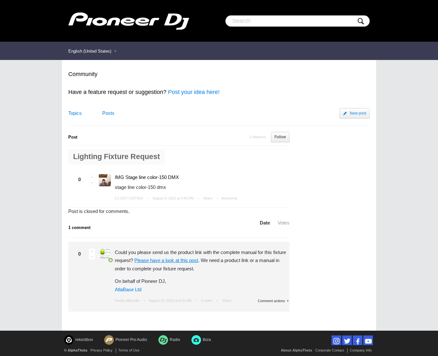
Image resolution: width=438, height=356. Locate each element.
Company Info (361, 350)
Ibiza (207, 339)
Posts (108, 113)
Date (265, 222)
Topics (75, 113)
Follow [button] (280, 137)
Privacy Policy (101, 350)
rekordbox (84, 339)
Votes (284, 222)
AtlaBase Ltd (128, 289)
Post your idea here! (194, 92)
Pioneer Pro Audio (131, 339)
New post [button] (358, 113)
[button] (92, 177)
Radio (175, 339)
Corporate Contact (329, 350)
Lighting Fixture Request (116, 157)
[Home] (128, 21)
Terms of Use (128, 350)
